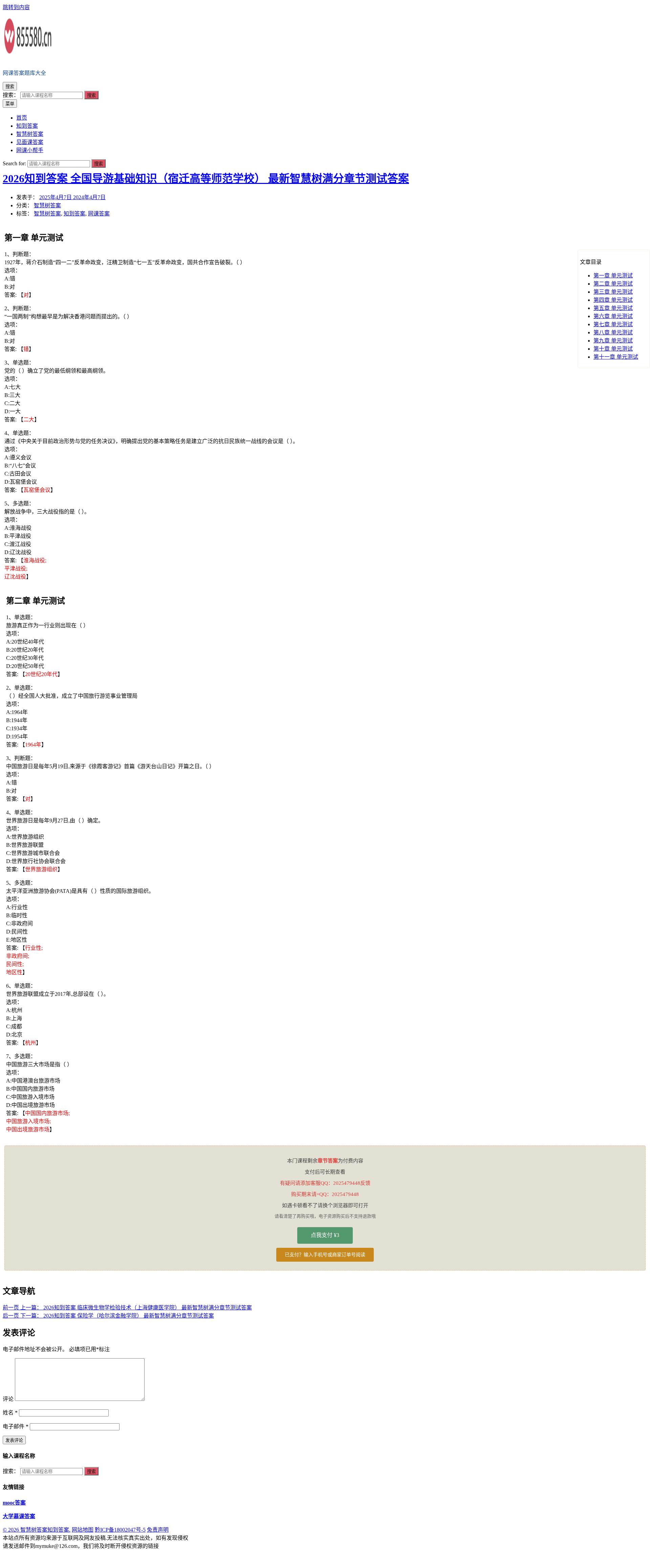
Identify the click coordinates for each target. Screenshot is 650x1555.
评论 (8, 1399)
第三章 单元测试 (613, 292)
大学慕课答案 (19, 1516)
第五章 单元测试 (613, 308)
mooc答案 (14, 1503)
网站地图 (82, 1530)
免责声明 (158, 1530)
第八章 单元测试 (613, 332)
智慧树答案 (47, 205)
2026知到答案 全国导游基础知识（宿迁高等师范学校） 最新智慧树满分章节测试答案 (206, 178)
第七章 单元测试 (613, 324)
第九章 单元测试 (613, 340)
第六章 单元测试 (613, 316)
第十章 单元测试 (613, 349)
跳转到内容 (16, 7)
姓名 (10, 1412)
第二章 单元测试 (613, 284)
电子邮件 (15, 1426)
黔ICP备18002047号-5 (120, 1530)
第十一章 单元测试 (615, 357)
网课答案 (99, 213)
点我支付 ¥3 (325, 1235)
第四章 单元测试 (613, 300)
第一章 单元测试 (613, 275)
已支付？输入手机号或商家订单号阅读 (325, 1254)
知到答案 (74, 213)
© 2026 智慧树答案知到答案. (36, 1530)
